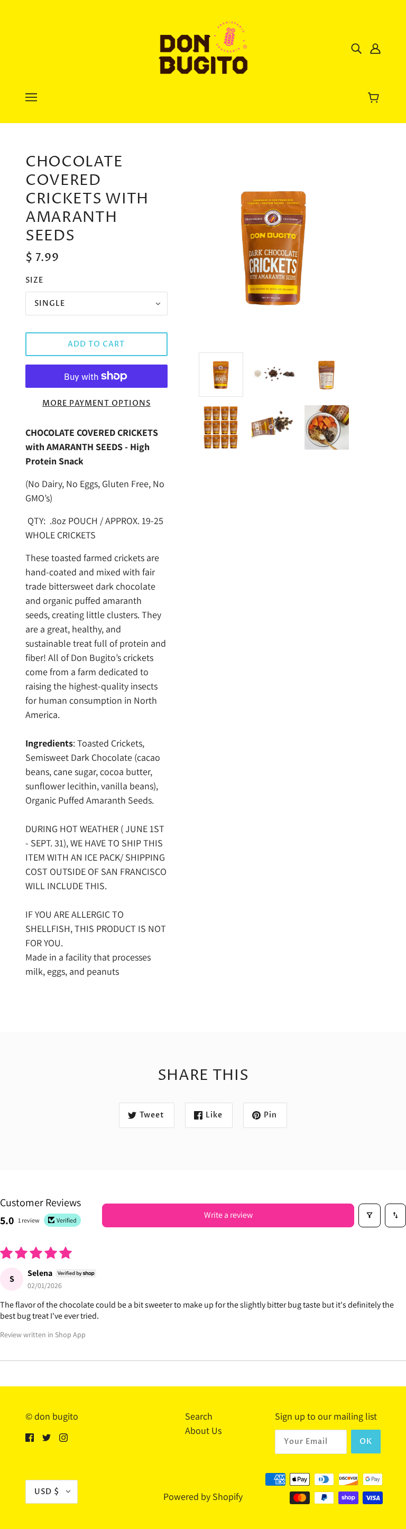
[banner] (203, 47)
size (34, 280)
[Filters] (369, 1215)
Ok (365, 1442)
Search (199, 1416)
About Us (203, 1430)
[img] (356, 47)
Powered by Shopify (203, 1496)
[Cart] (375, 98)
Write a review (228, 1214)
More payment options (96, 403)
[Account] (375, 47)
